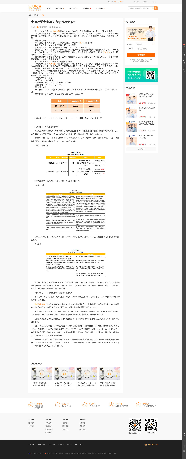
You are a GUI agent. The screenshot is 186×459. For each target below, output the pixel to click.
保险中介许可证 (102, 453)
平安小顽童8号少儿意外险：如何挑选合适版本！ (109, 378)
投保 (81, 43)
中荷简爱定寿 (40, 304)
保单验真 (48, 426)
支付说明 (31, 426)
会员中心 (136, 2)
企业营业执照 (112, 453)
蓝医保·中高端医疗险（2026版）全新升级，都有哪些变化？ (41, 378)
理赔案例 (65, 429)
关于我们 (31, 444)
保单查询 (48, 423)
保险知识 (36, 15)
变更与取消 (49, 429)
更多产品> (141, 149)
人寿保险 (52, 64)
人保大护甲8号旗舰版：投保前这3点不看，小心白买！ (64, 378)
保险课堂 (86, 8)
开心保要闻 (41, 444)
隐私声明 (82, 429)
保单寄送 (48, 432)
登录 (114, 2)
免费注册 (120, 2)
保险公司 (107, 52)
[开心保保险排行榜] (153, 8)
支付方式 (31, 423)
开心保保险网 (35, 8)
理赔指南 (65, 423)
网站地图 (52, 444)
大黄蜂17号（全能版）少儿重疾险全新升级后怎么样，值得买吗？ (86, 378)
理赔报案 (65, 426)
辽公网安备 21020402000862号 (55, 453)
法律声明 (61, 444)
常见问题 (82, 426)
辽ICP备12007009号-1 (36, 453)
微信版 (69, 444)
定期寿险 (56, 31)
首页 (48, 8)
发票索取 (82, 423)
